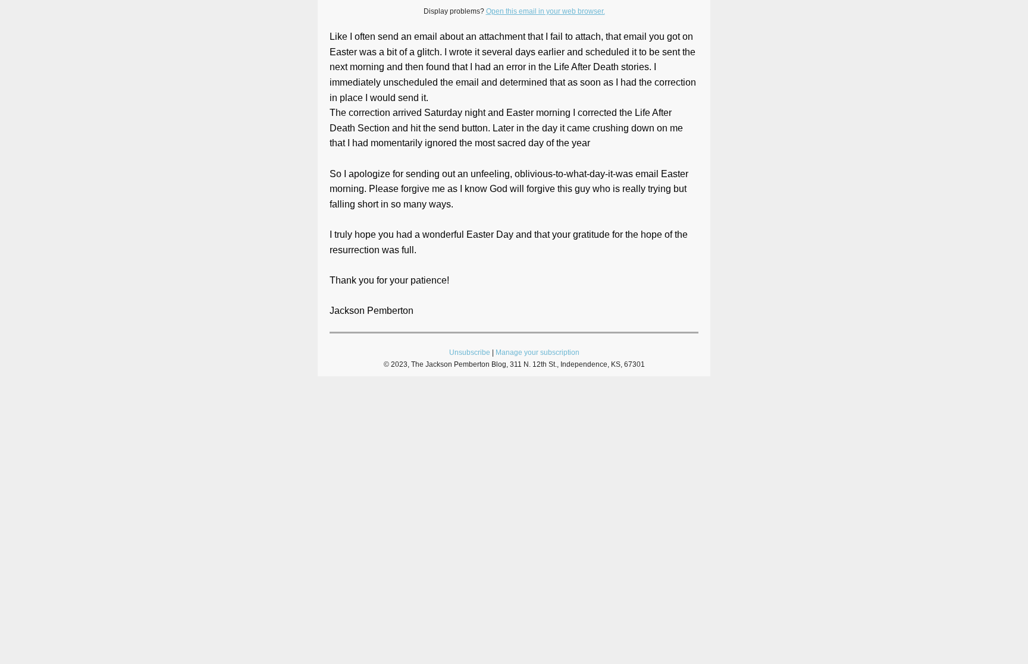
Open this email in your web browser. (545, 11)
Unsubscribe (469, 352)
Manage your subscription (537, 352)
